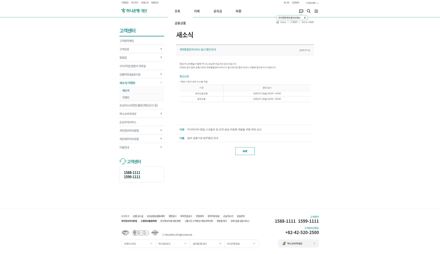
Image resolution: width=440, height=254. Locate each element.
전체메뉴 (316, 11)
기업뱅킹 (124, 2)
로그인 (286, 2)
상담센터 (241, 216)
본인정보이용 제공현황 (170, 220)
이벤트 (125, 97)
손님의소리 (228, 216)
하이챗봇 (301, 11)
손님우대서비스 (127, 122)
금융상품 (180, 23)
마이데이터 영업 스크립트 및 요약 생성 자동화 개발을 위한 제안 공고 (224, 129)
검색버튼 (308, 11)
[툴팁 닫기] (305, 18)
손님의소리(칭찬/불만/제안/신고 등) (138, 105)
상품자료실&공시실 (129, 75)
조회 (177, 11)
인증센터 (295, 2)
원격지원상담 (213, 216)
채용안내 (154, 2)
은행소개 (144, 2)
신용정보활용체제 (149, 220)
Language (311, 2)
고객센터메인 (126, 41)
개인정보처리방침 (129, 131)
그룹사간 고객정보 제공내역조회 (198, 220)
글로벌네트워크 (200, 243)
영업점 (123, 58)
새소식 (125, 90)
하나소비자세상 (127, 115)
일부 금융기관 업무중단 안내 (202, 138)
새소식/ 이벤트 (127, 84)
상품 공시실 (138, 216)
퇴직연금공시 (186, 216)
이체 (197, 11)
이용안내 (124, 148)
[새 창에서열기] (125, 232)
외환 (238, 11)
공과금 (217, 11)
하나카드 (134, 2)
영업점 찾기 (222, 220)
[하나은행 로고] (138, 10)
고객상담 (124, 50)
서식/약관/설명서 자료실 (132, 66)
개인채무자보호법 (129, 140)
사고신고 (125, 216)
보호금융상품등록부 (156, 216)
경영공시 (173, 216)
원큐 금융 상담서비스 (240, 220)
